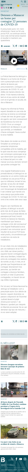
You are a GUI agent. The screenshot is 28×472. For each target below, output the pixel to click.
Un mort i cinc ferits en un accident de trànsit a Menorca (12, 443)
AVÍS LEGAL (15, 469)
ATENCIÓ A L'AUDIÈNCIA (9, 469)
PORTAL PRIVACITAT (21, 469)
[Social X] (4, 8)
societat (5, 11)
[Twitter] (14, 46)
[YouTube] (11, 8)
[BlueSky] (14, 8)
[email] (21, 46)
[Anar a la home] (2, 8)
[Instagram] (8, 8)
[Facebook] (6, 8)
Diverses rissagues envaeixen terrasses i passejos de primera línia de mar (12, 366)
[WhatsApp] (23, 46)
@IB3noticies (20, 69)
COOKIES (2, 469)
